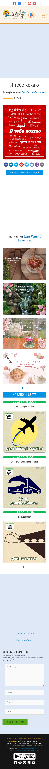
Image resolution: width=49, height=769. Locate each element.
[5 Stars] (12, 98)
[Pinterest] (29, 3)
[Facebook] (14, 3)
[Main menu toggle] (43, 15)
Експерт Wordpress (31, 750)
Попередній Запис (24, 634)
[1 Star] (4, 98)
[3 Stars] (8, 98)
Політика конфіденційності (28, 748)
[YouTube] (34, 3)
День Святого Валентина (33, 92)
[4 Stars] (10, 98)
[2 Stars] (6, 98)
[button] (6, 164)
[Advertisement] (24, 51)
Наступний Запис (24, 640)
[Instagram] (24, 3)
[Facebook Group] (19, 3)
